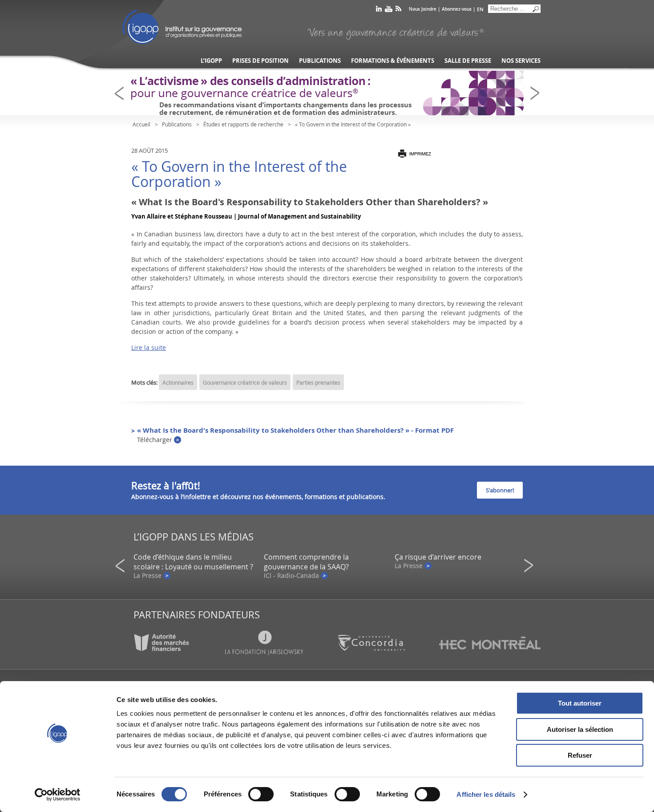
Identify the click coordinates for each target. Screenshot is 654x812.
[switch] (261, 794)
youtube (388, 10)
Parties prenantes (318, 382)
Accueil (141, 124)
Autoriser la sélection (580, 729)
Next (537, 93)
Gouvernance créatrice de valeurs (245, 382)
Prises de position (260, 61)
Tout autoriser (580, 703)
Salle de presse (467, 61)
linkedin (379, 10)
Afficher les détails (485, 794)
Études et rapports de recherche (243, 124)
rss (398, 10)
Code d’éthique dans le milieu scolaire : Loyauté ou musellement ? (193, 562)
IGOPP (182, 26)
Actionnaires (178, 382)
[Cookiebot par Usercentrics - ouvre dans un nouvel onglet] (58, 794)
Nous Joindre (422, 9)
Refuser (580, 755)
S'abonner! (500, 490)
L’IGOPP (211, 61)
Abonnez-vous (457, 9)
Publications (320, 61)
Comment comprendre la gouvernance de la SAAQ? (306, 562)
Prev (122, 93)
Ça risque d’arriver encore (438, 557)
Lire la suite (148, 347)
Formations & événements (392, 61)
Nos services (521, 61)
